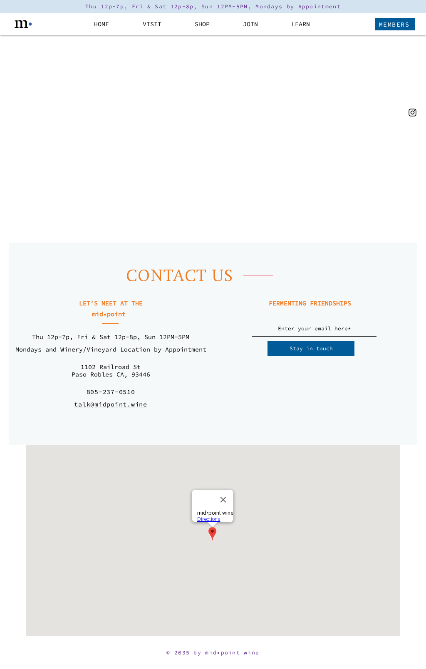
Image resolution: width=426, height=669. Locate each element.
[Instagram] (412, 112)
